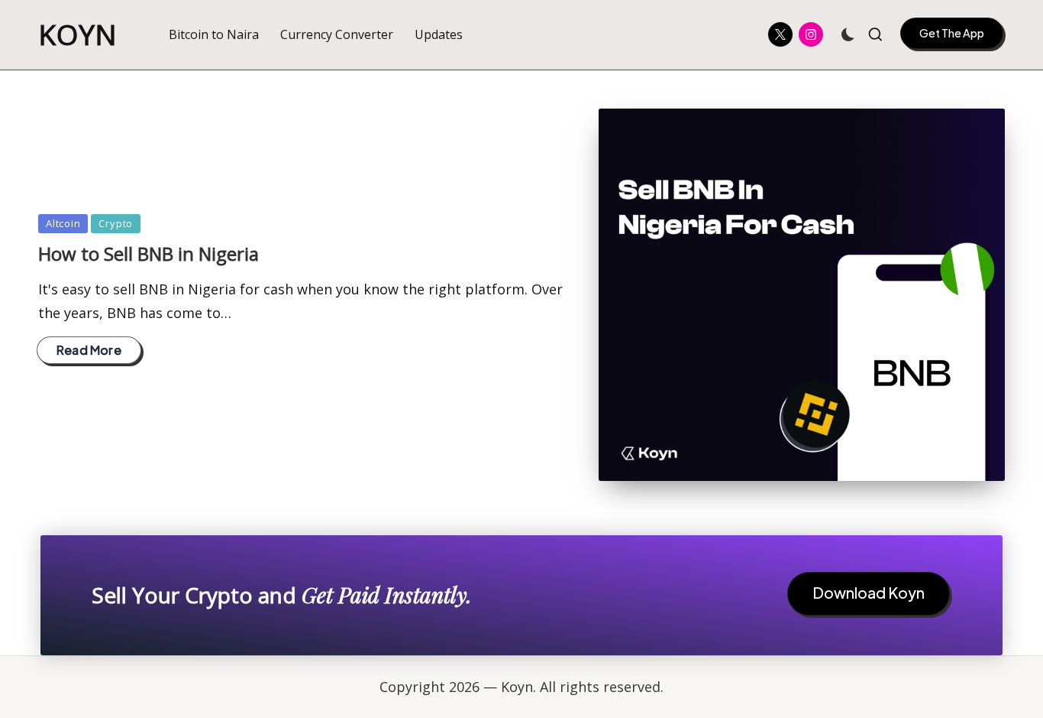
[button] (951, 33)
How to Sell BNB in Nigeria (148, 253)
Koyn (78, 34)
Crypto (115, 223)
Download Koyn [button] (868, 592)
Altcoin (63, 223)
